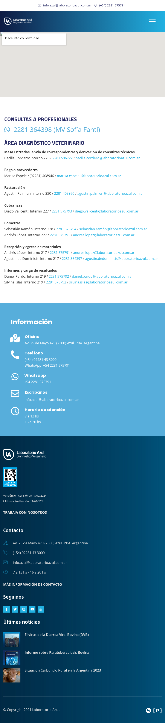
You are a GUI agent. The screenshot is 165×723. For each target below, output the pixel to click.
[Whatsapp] (15, 377)
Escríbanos (36, 392)
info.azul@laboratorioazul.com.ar (67, 5)
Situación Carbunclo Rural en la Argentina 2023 (63, 670)
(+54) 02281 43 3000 (29, 552)
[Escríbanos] (15, 393)
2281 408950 (64, 193)
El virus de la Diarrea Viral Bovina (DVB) (57, 634)
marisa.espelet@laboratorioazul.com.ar (89, 175)
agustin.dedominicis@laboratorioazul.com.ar (121, 258)
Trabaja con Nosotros (25, 512)
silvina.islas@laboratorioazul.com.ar (98, 282)
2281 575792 (59, 276)
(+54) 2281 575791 (112, 5)
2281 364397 (72, 258)
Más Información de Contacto (32, 584)
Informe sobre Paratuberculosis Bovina (57, 652)
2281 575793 (62, 211)
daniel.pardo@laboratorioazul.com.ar (102, 276)
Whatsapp (35, 375)
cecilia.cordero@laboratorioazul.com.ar (108, 158)
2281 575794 (66, 229)
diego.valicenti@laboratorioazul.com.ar (107, 211)
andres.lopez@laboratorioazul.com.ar (103, 235)
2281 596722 (62, 158)
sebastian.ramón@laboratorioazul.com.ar (113, 229)
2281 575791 (60, 235)
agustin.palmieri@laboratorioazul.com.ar (110, 193)
